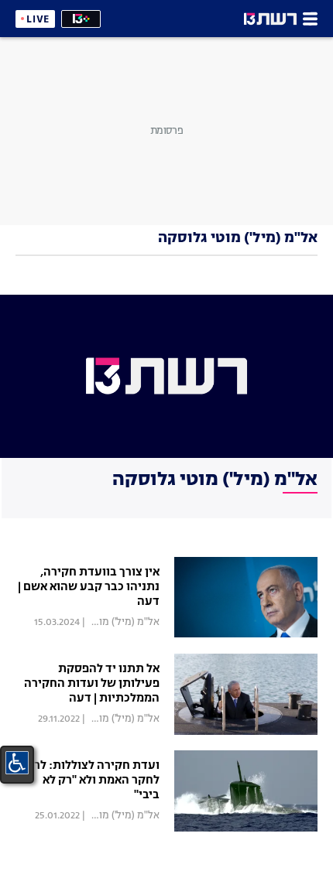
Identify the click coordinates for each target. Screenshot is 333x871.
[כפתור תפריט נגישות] (17, 762)
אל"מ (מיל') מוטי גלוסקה (108, 622)
